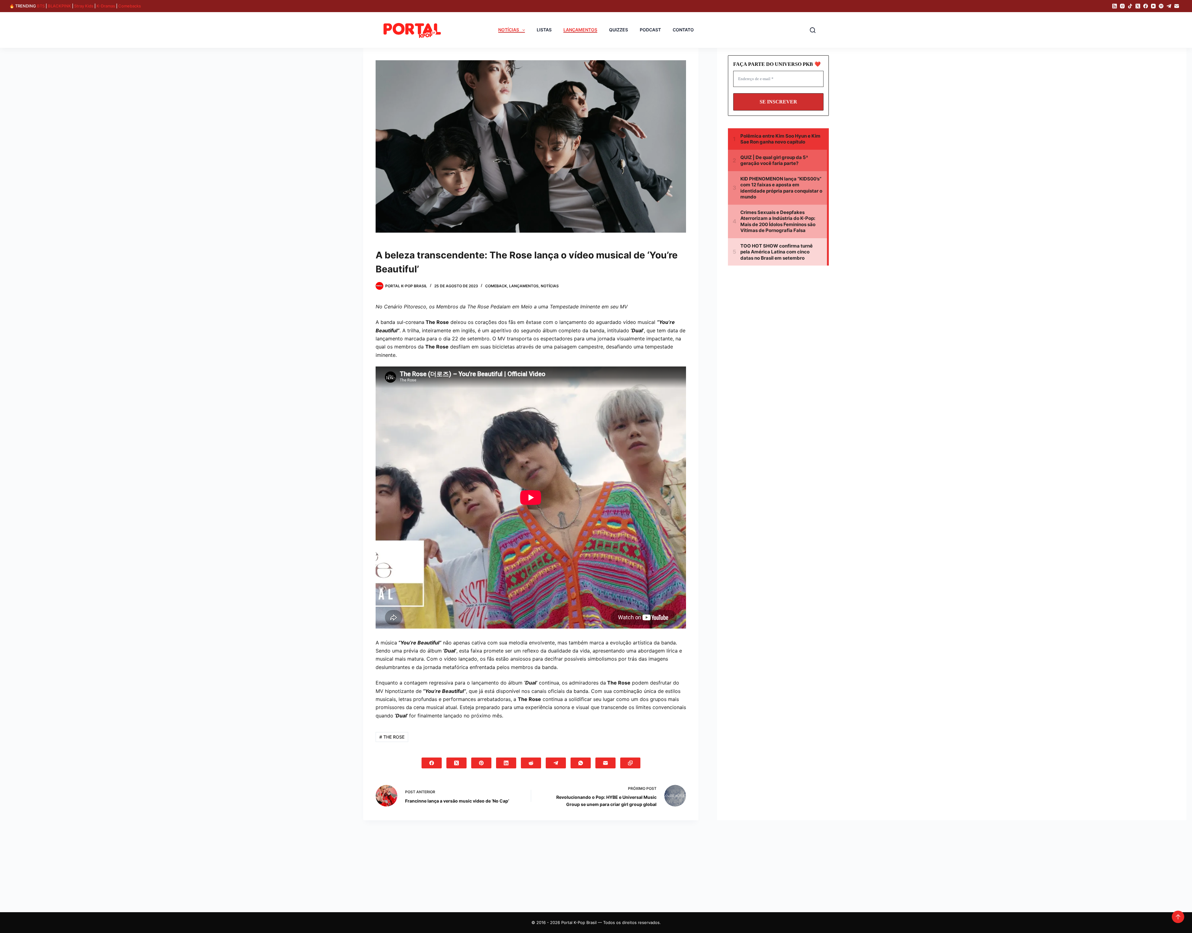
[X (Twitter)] (1138, 6)
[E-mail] (1176, 6)
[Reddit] (531, 763)
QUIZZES (618, 29)
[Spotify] (1161, 6)
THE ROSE (391, 737)
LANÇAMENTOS (580, 29)
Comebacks (129, 5)
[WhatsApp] (581, 763)
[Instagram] (1122, 6)
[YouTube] (1153, 6)
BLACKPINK (59, 5)
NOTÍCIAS (508, 29)
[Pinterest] (481, 763)
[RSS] (1114, 6)
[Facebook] (1145, 6)
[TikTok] (1130, 6)
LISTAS (544, 29)
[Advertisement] (780, 328)
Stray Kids (83, 5)
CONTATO (683, 29)
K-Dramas (106, 5)
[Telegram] (1169, 6)
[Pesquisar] (812, 30)
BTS (41, 5)
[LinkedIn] (506, 763)
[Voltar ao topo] (1178, 917)
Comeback (496, 286)
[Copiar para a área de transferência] (630, 763)
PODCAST (650, 29)
